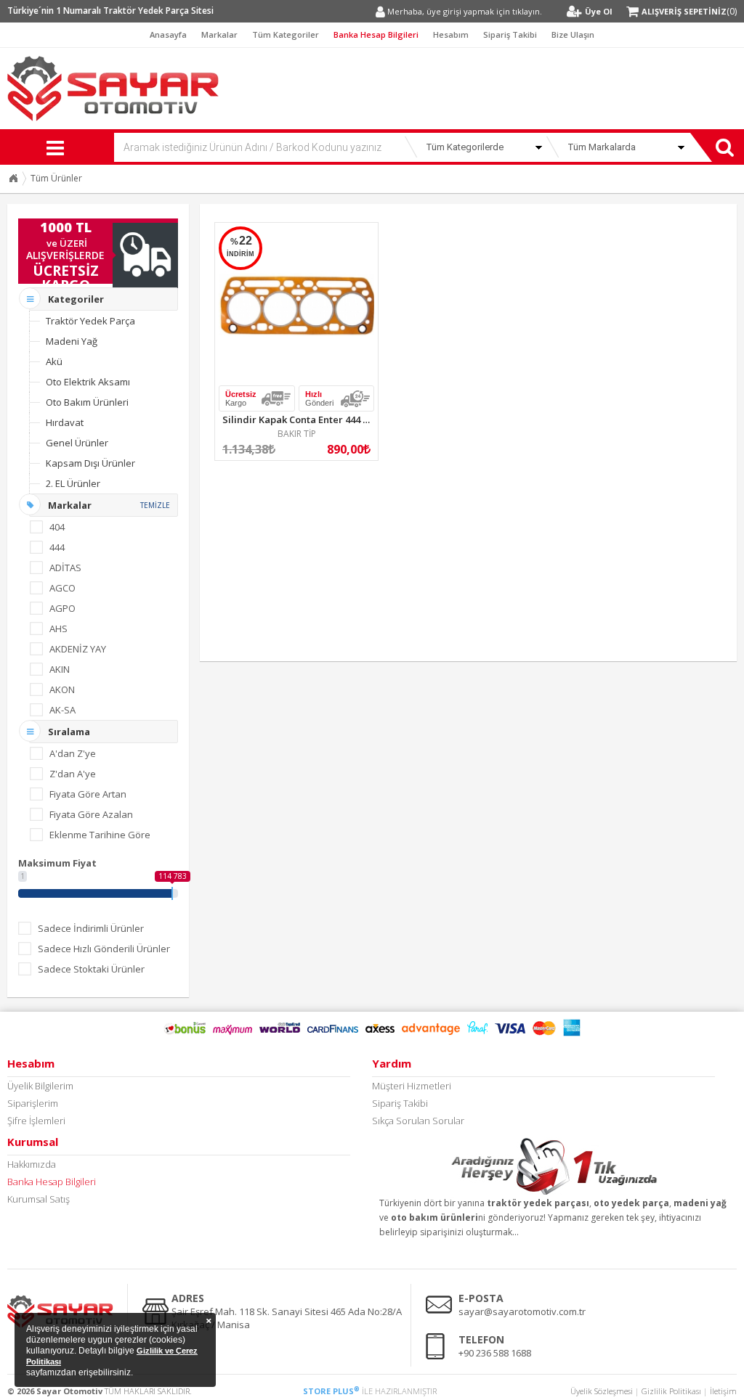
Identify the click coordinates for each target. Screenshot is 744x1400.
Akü (54, 361)
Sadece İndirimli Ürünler (91, 928)
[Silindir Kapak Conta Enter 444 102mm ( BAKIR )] (296, 304)
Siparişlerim (32, 1103)
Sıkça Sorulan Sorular (418, 1120)
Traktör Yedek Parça (90, 320)
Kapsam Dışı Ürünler (90, 463)
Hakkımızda (31, 1164)
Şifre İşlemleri (36, 1120)
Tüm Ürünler (56, 178)
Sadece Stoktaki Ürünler (91, 968)
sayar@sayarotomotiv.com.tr (522, 1311)
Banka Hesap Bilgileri (375, 34)
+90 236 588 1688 (494, 1352)
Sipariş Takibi (510, 34)
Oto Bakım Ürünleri (87, 402)
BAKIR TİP (297, 433)
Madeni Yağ (71, 341)
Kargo (240, 398)
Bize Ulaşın (572, 34)
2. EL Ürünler (73, 483)
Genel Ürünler (77, 442)
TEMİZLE (155, 505)
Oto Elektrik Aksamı (88, 381)
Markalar (219, 34)
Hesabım (451, 34)
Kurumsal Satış (38, 1198)
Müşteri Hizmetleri (411, 1085)
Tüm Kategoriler (285, 34)
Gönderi (319, 398)
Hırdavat (65, 422)
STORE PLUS (331, 1390)
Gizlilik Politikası (671, 1390)
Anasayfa (168, 34)
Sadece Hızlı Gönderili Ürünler (104, 948)
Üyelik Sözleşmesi (601, 1390)
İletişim (723, 1390)
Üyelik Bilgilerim (40, 1085)
